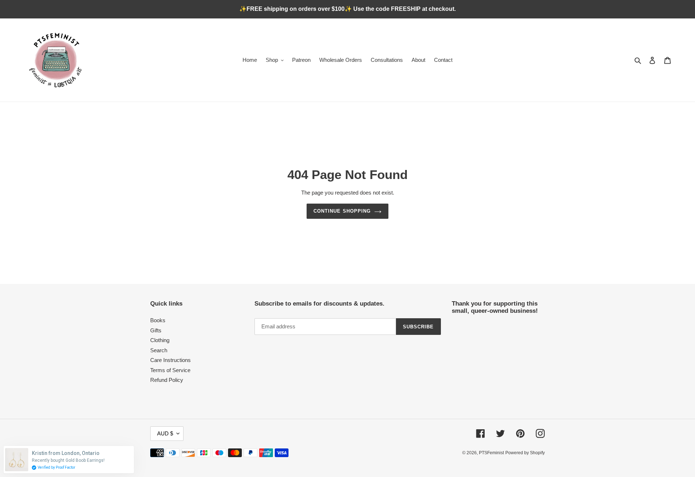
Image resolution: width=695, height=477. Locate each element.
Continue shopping (342, 211)
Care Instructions (170, 360)
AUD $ (165, 433)
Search (158, 350)
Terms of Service (170, 370)
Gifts (155, 330)
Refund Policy (166, 380)
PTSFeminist (491, 452)
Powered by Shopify (525, 452)
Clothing (159, 340)
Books (157, 320)
